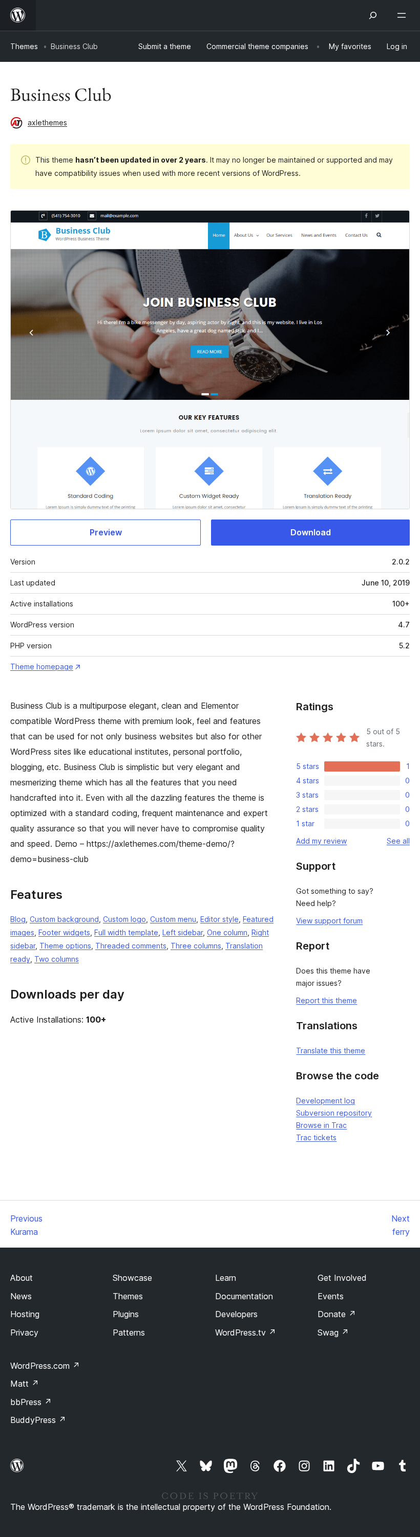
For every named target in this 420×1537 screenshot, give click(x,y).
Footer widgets (64, 932)
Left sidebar (182, 932)
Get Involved (342, 1278)
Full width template (126, 932)
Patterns (129, 1332)
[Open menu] (403, 15)
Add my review (321, 841)
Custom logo (124, 919)
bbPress (31, 1402)
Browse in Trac (321, 1125)
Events (331, 1296)
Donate (337, 1314)
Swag (333, 1332)
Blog (18, 919)
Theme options (65, 945)
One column (227, 932)
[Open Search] (373, 15)
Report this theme (326, 1000)
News (21, 1296)
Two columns (56, 959)
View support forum (329, 920)
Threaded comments (130, 945)
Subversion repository (334, 1113)
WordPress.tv (245, 1332)
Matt (24, 1383)
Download (310, 532)
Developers (236, 1314)
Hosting (24, 1314)
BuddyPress (38, 1420)
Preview (106, 532)
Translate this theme (330, 1050)
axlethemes (47, 122)
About (21, 1278)
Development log (325, 1100)
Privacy (24, 1332)
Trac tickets (316, 1137)
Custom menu (173, 919)
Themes (24, 46)
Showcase (132, 1278)
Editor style (219, 919)
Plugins (126, 1314)
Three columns (196, 945)
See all (398, 841)
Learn (225, 1278)
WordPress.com (45, 1366)
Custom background (64, 919)
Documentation (244, 1296)
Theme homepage (41, 666)
